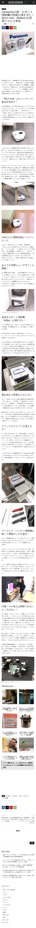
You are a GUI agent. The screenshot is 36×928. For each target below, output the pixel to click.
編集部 (5, 23)
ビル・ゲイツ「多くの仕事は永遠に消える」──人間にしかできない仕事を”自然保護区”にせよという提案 (18, 860)
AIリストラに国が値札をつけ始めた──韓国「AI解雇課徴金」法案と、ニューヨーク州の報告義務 (17, 866)
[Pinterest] (11, 27)
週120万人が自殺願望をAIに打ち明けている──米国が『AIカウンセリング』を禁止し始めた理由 (18, 876)
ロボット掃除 (5, 798)
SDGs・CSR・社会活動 (9, 890)
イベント (5, 892)
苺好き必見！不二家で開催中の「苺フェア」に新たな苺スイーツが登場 (10, 819)
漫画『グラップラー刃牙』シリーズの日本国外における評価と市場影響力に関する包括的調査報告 (18, 855)
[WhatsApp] (15, 27)
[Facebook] (3, 27)
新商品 (4, 912)
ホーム (3, 6)
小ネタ (4, 910)
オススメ (5, 895)
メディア (5, 902)
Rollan (20, 796)
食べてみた (6, 922)
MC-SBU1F (8, 796)
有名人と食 (6, 915)
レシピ (4, 907)
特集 (4, 917)
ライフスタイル (7, 905)
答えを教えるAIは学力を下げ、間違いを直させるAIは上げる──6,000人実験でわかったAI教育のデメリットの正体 (18, 871)
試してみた (6, 920)
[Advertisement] (18, 67)
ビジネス (8, 6)
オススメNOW (6, 897)
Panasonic (15, 796)
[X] (7, 27)
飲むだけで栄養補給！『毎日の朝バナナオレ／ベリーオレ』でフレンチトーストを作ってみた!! (26, 820)
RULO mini (26, 796)
